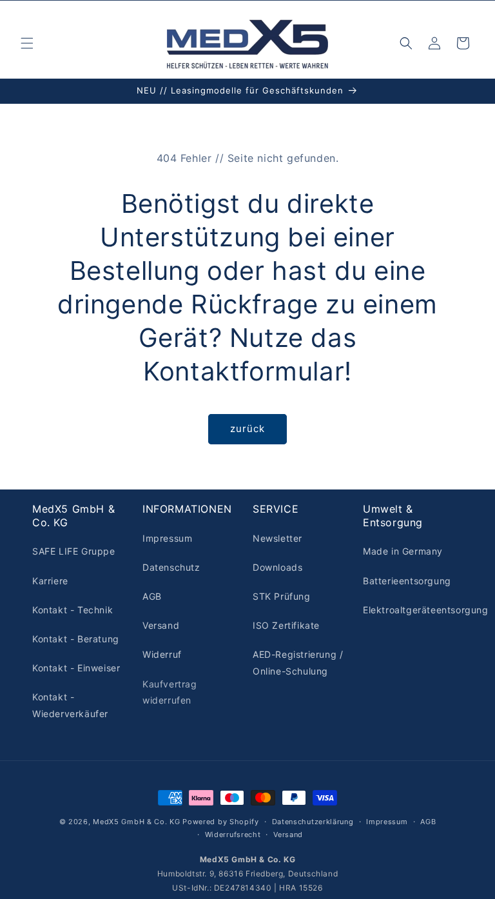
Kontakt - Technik (72, 609)
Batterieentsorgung (407, 580)
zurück (247, 428)
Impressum (167, 538)
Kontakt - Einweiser (76, 667)
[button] (27, 43)
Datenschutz (171, 567)
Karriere (50, 580)
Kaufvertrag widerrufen (169, 692)
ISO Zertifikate (286, 625)
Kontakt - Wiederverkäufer (70, 704)
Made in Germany (403, 551)
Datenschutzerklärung (313, 821)
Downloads (277, 567)
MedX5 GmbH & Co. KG (136, 821)
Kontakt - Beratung (75, 638)
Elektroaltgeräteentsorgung (426, 609)
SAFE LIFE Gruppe (73, 551)
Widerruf (162, 654)
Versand (160, 625)
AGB (152, 596)
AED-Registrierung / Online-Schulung (298, 662)
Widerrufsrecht (233, 834)
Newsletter (277, 538)
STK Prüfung (282, 596)
